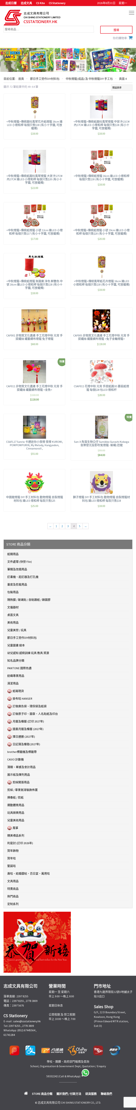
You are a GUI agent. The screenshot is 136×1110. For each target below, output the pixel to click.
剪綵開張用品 (21, 782)
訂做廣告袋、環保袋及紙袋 (30, 706)
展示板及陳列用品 (18, 774)
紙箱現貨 (18, 691)
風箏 (15, 828)
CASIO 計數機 (15, 759)
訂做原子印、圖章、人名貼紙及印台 (35, 714)
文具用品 (13, 881)
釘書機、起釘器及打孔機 (22, 577)
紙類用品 (13, 554)
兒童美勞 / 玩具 (16, 630)
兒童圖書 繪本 (16, 645)
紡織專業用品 (15, 675)
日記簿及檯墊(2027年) (26, 744)
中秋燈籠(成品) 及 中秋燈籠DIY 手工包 (89, 78)
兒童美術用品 (15, 820)
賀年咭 (11, 858)
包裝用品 (13, 592)
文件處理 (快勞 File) (19, 561)
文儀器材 (13, 607)
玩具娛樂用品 (15, 812)
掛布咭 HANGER (22, 698)
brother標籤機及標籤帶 (22, 752)
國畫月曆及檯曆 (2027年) (28, 729)
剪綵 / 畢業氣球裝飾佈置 (22, 790)
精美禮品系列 (15, 835)
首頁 (21, 78)
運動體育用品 (15, 805)
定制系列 (13, 904)
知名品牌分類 (15, 660)
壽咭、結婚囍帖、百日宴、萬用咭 (28, 873)
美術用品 (13, 622)
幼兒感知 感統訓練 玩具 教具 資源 (28, 653)
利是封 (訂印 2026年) (20, 843)
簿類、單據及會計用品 (21, 767)
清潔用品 (13, 683)
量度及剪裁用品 (17, 584)
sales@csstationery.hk (27, 1021)
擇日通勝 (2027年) (24, 736)
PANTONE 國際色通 (19, 668)
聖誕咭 (11, 866)
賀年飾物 (13, 850)
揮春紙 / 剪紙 (15, 797)
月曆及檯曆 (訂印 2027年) (28, 721)
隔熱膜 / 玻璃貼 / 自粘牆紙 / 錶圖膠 (28, 599)
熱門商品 (13, 896)
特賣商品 (13, 888)
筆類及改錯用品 (17, 569)
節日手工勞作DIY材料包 (45, 78)
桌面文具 (13, 615)
